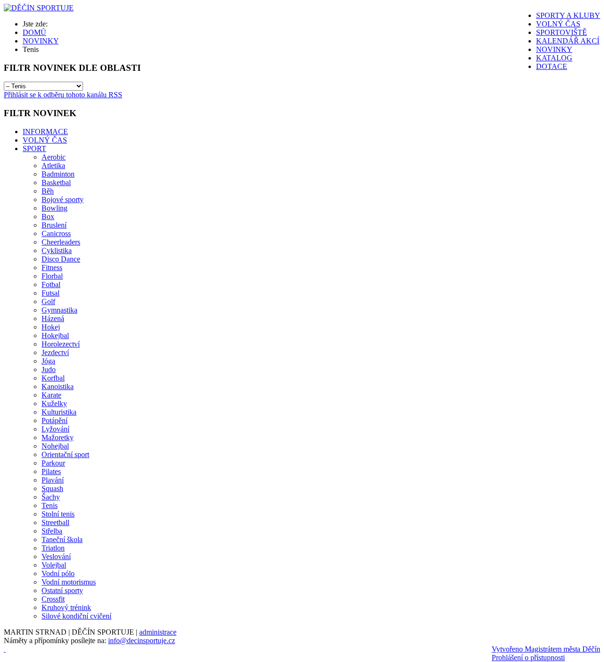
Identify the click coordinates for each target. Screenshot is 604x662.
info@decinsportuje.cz (141, 641)
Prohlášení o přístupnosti (528, 658)
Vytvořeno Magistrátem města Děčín (546, 649)
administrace (157, 632)
